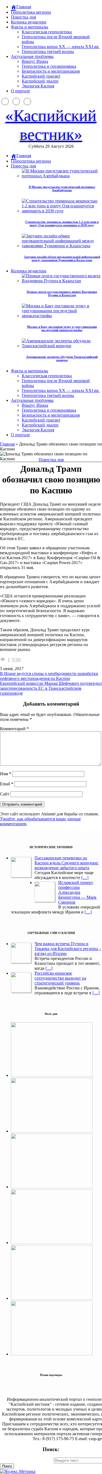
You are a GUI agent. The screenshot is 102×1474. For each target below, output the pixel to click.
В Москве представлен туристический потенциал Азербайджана (62, 188)
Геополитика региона (31, 12)
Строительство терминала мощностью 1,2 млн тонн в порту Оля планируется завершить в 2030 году (62, 223)
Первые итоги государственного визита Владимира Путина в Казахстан (62, 293)
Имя (5, 773)
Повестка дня (23, 17)
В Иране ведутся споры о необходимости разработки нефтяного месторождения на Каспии (49, 676)
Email (6, 784)
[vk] (27, 101)
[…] (84, 877)
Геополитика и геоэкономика (49, 66)
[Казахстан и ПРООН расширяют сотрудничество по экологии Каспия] (51, 1075)
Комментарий (14, 728)
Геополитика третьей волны (48, 51)
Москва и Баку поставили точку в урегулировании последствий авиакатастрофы (62, 328)
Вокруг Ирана (35, 61)
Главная (7, 444)
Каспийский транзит (41, 76)
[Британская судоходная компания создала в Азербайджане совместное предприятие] (51, 1354)
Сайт (4, 794)
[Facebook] (5, 101)
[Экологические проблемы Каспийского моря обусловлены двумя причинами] (51, 1186)
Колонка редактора (28, 22)
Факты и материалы (29, 27)
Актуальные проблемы (32, 56)
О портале (20, 91)
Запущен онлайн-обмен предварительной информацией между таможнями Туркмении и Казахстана (62, 258)
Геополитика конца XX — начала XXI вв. (61, 46)
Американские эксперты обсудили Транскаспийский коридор (62, 358)
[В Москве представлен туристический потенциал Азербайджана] (51, 1131)
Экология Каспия (38, 86)
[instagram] (16, 101)
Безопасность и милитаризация (51, 71)
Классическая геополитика (47, 32)
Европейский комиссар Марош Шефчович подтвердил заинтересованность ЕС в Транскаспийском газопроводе (51, 688)
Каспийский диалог (40, 81)
